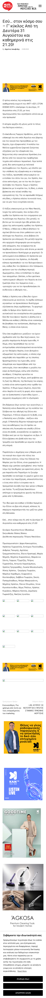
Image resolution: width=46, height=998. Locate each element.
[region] (23, 964)
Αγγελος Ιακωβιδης (12, 49)
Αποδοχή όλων (23, 979)
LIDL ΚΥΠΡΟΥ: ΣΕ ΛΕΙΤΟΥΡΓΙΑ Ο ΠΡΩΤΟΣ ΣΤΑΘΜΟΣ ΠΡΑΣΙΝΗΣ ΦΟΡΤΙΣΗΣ (33, 709)
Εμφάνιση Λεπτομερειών (23, 986)
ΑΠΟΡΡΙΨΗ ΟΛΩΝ (23, 993)
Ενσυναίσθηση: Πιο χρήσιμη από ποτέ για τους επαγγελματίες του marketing (12, 709)
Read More (22, 971)
